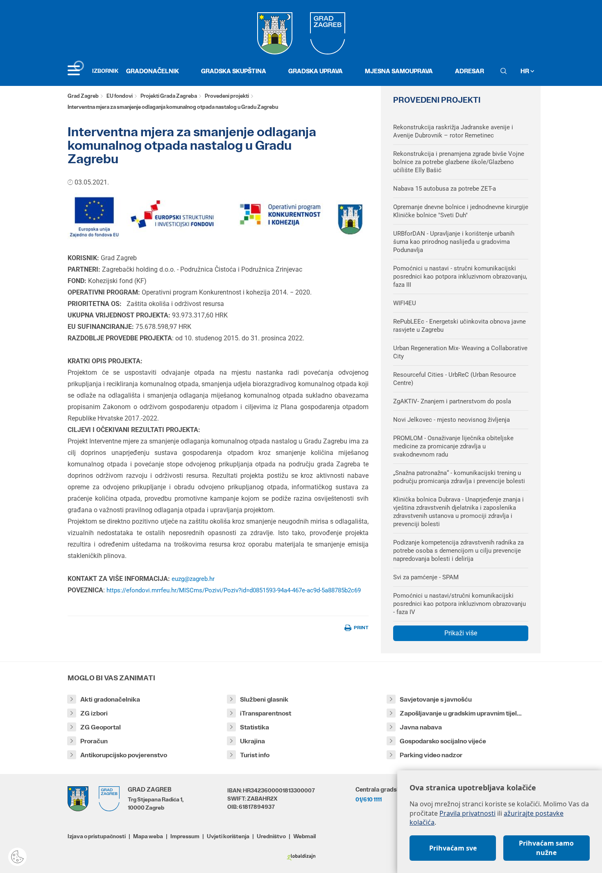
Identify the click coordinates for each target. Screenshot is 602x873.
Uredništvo (271, 836)
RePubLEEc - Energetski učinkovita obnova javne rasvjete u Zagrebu (459, 325)
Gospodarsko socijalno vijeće (443, 741)
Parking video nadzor (431, 755)
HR (525, 71)
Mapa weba (148, 836)
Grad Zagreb (83, 96)
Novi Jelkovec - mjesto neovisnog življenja (451, 419)
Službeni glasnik (264, 699)
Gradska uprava (315, 71)
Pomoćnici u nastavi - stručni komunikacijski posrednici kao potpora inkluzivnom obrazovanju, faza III (460, 276)
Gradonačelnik (152, 71)
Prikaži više (460, 633)
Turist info (254, 755)
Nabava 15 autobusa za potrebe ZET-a (444, 188)
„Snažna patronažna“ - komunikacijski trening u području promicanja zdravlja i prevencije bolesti (459, 477)
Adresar (469, 71)
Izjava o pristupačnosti (97, 836)
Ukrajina (252, 741)
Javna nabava (421, 727)
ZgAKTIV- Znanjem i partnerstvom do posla (452, 401)
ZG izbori (94, 713)
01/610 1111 (368, 799)
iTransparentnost (265, 713)
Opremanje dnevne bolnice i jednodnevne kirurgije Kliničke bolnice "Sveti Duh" (460, 211)
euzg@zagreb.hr (193, 579)
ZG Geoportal (100, 727)
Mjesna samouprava (399, 71)
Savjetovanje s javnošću (436, 699)
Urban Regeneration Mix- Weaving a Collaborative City (460, 352)
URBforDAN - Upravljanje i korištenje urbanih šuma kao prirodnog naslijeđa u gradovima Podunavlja (453, 242)
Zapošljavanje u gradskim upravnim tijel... (461, 713)
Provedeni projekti (227, 96)
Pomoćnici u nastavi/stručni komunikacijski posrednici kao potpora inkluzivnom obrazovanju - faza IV (459, 604)
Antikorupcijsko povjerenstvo (123, 755)
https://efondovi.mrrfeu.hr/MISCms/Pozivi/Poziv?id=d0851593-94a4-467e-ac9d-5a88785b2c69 (233, 590)
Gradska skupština (233, 71)
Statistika (254, 727)
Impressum (184, 836)
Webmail (304, 836)
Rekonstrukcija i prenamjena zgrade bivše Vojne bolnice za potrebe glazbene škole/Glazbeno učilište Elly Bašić (458, 162)
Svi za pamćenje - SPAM (426, 577)
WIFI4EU (404, 303)
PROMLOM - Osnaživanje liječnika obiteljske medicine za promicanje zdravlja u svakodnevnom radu (453, 446)
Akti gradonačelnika (110, 699)
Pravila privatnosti (467, 813)
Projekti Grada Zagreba (168, 96)
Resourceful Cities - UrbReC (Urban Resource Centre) (454, 379)
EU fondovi (119, 96)
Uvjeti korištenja (228, 836)
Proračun (94, 741)
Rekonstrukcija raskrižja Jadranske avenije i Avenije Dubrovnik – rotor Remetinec (453, 131)
